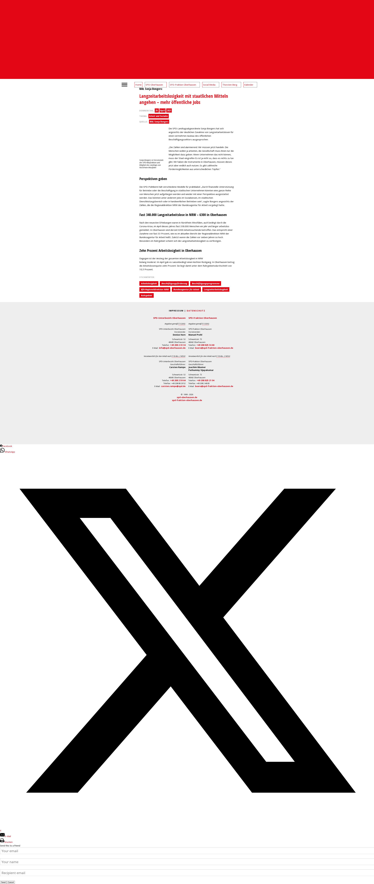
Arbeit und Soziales (158, 116)
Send (3, 882)
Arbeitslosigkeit (149, 283)
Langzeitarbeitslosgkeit (216, 289)
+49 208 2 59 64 (178, 380)
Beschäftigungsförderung (174, 283)
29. (156, 110)
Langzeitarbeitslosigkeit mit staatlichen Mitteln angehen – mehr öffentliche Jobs (183, 99)
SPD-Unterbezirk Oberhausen (169, 317)
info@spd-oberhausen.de (172, 347)
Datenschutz (196, 310)
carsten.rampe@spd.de (173, 386)
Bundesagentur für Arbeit (186, 289)
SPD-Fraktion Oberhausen (202, 317)
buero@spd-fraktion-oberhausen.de (214, 347)
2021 (169, 110)
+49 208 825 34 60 (205, 345)
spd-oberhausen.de (187, 397)
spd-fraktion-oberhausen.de (187, 400)
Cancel (11, 882)
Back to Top (370, 880)
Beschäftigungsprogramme (205, 283)
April (162, 110)
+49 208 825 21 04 (205, 380)
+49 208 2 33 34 (178, 345)
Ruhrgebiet (146, 295)
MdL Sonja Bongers (159, 121)
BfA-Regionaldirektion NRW (155, 289)
